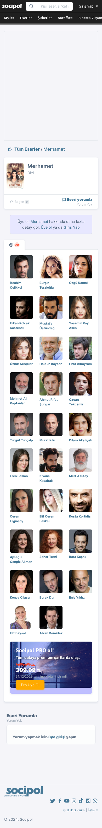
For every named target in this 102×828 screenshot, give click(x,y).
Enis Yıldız (77, 597)
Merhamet (54, 149)
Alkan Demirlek (51, 633)
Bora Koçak (77, 557)
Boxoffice (65, 18)
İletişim (93, 810)
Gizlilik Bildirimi (74, 810)
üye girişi (56, 737)
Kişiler (9, 18)
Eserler (26, 18)
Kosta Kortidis (80, 516)
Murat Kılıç (47, 440)
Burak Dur (47, 597)
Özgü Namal (78, 283)
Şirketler (45, 18)
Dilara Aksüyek (80, 440)
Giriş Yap (87, 6)
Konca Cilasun (20, 597)
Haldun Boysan (50, 364)
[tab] (14, 244)
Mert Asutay (78, 476)
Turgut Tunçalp (21, 440)
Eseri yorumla (79, 199)
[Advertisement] (51, 86)
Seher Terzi (48, 557)
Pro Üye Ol (30, 685)
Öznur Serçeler (21, 364)
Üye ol (46, 227)
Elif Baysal (18, 633)
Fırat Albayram (80, 364)
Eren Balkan (19, 476)
